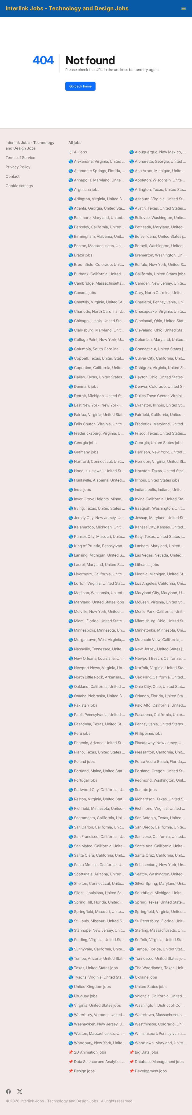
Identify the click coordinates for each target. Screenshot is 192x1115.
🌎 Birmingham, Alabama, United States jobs (97, 236)
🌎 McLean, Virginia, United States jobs (157, 602)
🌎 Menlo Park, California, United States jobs (157, 611)
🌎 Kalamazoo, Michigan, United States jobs (97, 527)
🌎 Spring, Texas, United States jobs (157, 902)
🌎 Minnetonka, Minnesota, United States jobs (157, 630)
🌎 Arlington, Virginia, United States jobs (97, 198)
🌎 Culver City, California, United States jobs (157, 358)
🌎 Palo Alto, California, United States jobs (157, 705)
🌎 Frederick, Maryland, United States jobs (157, 424)
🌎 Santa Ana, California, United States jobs (157, 846)
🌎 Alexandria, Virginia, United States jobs (97, 161)
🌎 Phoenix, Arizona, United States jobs (97, 742)
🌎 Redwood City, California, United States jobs (97, 789)
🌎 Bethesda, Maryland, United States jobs (157, 227)
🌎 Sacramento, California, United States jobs (97, 817)
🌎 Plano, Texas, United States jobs (97, 752)
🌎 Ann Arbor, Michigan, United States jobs (157, 170)
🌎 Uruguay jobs (82, 996)
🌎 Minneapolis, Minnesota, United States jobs (97, 630)
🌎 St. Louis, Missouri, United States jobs (97, 921)
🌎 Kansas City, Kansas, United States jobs (157, 527)
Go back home (80, 86)
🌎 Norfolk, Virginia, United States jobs (157, 667)
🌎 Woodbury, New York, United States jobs (97, 1042)
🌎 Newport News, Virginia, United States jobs (97, 667)
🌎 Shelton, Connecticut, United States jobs (97, 883)
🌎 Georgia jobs (82, 442)
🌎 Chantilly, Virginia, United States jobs (97, 302)
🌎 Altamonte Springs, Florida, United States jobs (97, 170)
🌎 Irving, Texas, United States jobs (97, 508)
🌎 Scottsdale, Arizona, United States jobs (97, 874)
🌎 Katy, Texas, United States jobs (157, 536)
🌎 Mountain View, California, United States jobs (157, 639)
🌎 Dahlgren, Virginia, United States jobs (157, 367)
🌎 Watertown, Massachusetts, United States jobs (157, 1014)
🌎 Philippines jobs (145, 733)
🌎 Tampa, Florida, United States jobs (157, 949)
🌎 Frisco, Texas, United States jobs (157, 433)
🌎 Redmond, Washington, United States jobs (157, 780)
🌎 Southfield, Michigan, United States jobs (157, 892)
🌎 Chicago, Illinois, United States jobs (97, 320)
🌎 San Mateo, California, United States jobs (97, 846)
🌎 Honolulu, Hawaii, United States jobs (97, 470)
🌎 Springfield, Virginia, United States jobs (157, 911)
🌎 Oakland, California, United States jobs (97, 686)
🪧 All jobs (77, 152)
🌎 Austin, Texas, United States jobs (157, 208)
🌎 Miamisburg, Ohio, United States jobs (157, 620)
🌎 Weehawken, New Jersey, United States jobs (97, 1024)
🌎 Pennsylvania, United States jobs (157, 724)
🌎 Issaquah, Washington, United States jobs (157, 508)
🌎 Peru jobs (79, 733)
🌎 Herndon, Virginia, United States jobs (157, 461)
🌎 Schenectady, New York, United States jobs (157, 864)
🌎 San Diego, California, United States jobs (157, 827)
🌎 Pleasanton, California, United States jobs (157, 752)
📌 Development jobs (148, 1071)
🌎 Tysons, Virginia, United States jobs (97, 977)
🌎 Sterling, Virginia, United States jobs (97, 939)
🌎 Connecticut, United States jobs (157, 349)
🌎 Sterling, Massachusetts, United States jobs (157, 930)
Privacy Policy (18, 167)
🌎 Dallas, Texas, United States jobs (97, 377)
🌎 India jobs (79, 489)
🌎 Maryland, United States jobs (96, 602)
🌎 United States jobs (147, 986)
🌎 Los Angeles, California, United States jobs (157, 583)
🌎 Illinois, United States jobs (154, 480)
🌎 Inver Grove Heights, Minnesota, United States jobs (97, 499)
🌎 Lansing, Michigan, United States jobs (97, 555)
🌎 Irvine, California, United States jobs (157, 499)
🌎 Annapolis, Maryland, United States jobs (97, 180)
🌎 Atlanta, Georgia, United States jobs (97, 208)
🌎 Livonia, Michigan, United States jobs (157, 574)
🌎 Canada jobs (82, 292)
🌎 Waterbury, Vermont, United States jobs (97, 1014)
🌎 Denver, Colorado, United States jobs (157, 386)
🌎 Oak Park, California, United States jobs (157, 677)
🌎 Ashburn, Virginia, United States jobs (157, 198)
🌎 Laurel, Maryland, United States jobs (97, 564)
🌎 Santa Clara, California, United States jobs (97, 855)
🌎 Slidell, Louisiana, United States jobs (97, 892)
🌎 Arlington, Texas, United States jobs (157, 189)
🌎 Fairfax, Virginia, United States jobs (97, 414)
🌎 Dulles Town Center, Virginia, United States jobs (157, 395)
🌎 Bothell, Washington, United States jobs (157, 245)
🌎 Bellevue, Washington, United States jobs (157, 217)
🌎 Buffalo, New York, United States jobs (157, 264)
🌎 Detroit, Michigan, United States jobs (97, 395)
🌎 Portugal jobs (82, 780)
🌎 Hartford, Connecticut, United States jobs (97, 461)
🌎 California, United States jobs (157, 273)
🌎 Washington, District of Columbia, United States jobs (157, 1005)
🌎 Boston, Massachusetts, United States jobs (97, 245)
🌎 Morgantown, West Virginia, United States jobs (97, 639)
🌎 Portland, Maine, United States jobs (97, 770)
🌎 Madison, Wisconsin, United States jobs (97, 592)
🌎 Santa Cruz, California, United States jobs (157, 855)
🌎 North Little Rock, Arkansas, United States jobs (97, 677)
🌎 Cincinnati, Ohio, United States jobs (157, 320)
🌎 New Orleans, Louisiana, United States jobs (97, 658)
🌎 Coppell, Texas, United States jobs (97, 358)
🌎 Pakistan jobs (82, 705)
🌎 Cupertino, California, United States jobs (97, 367)
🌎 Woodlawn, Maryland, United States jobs (157, 1042)
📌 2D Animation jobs (87, 1052)
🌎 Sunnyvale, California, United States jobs (97, 949)
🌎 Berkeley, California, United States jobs (97, 227)
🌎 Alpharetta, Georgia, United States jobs (157, 161)
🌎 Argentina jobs (83, 189)
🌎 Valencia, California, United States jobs (157, 996)
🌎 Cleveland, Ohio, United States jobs (157, 330)
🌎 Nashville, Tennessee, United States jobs (97, 649)
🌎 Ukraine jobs (143, 977)
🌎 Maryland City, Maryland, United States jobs (157, 592)
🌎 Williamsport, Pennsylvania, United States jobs (157, 1033)
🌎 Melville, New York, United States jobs (97, 611)
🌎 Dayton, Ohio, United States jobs (157, 377)
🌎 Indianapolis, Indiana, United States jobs (157, 489)
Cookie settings (19, 185)
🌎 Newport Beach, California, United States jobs (157, 658)
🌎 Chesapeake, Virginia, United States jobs (157, 311)
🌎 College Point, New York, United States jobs (97, 339)
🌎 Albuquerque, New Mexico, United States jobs (157, 152)
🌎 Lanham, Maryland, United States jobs (157, 545)
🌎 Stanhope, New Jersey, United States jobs (97, 930)
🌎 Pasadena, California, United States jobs (157, 714)
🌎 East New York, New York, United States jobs (97, 405)
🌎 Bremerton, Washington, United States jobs (157, 255)
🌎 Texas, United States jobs (93, 967)
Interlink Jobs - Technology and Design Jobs (67, 8)
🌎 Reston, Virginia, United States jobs (97, 799)
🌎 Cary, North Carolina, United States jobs (157, 292)
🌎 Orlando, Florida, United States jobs (157, 695)
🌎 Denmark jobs (83, 386)
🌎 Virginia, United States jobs (94, 1005)
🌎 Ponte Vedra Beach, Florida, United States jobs (157, 761)
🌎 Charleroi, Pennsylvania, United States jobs (157, 302)
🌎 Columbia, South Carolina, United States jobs (97, 349)
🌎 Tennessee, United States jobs (157, 958)
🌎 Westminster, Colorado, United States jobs (157, 1024)
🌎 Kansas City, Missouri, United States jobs (97, 536)
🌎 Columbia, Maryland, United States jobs (157, 339)
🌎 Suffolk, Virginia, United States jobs (157, 939)
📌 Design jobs (81, 1071)
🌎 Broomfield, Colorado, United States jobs (97, 264)
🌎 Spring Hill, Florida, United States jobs (97, 902)
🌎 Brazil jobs (80, 255)
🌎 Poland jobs (81, 761)
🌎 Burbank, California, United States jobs (97, 273)
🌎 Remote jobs (143, 789)
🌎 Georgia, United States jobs (155, 442)
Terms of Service (20, 157)
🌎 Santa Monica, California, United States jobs (97, 864)
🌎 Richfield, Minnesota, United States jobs (97, 808)
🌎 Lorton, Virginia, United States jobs (97, 583)
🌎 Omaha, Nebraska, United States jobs (97, 695)
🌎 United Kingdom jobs (89, 986)
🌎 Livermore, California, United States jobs (97, 574)
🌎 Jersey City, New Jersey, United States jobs (97, 517)
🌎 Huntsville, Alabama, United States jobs (97, 480)
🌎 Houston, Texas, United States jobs (157, 470)
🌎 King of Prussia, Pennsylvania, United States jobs (97, 545)
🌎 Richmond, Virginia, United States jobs (157, 808)
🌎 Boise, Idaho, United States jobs (157, 236)
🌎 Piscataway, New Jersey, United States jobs (157, 742)
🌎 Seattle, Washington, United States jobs (157, 874)
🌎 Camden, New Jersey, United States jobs (157, 283)
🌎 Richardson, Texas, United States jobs (157, 799)
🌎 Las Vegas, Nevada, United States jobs (157, 555)
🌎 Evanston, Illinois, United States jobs (157, 405)
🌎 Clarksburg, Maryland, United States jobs (97, 330)
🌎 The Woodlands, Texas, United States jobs (157, 967)
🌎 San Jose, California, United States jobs (157, 836)
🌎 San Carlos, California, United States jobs (97, 827)
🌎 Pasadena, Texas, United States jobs (97, 724)
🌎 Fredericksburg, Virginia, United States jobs (97, 433)
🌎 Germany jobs (83, 452)
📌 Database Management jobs (156, 1061)
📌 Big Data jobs (143, 1052)
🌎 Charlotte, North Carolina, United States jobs (97, 311)
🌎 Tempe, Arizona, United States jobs (97, 958)
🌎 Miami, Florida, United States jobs (97, 620)
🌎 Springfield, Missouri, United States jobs (97, 911)
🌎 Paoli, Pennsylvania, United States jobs (97, 714)
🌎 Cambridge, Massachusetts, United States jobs (97, 283)
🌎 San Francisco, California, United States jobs (97, 836)
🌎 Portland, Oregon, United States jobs (157, 770)
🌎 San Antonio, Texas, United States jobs (157, 817)
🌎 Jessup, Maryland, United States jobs (157, 517)
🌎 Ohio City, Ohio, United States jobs (157, 686)
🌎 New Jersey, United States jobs (157, 649)
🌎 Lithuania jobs (144, 564)
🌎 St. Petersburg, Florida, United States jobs (157, 921)
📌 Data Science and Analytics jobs (97, 1061)
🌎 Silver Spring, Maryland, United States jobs (157, 883)
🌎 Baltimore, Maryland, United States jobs (97, 217)
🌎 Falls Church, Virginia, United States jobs (97, 424)
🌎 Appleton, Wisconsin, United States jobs (157, 180)
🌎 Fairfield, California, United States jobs (157, 414)
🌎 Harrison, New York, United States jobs (157, 452)
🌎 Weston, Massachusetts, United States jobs (97, 1033)
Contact (12, 176)
